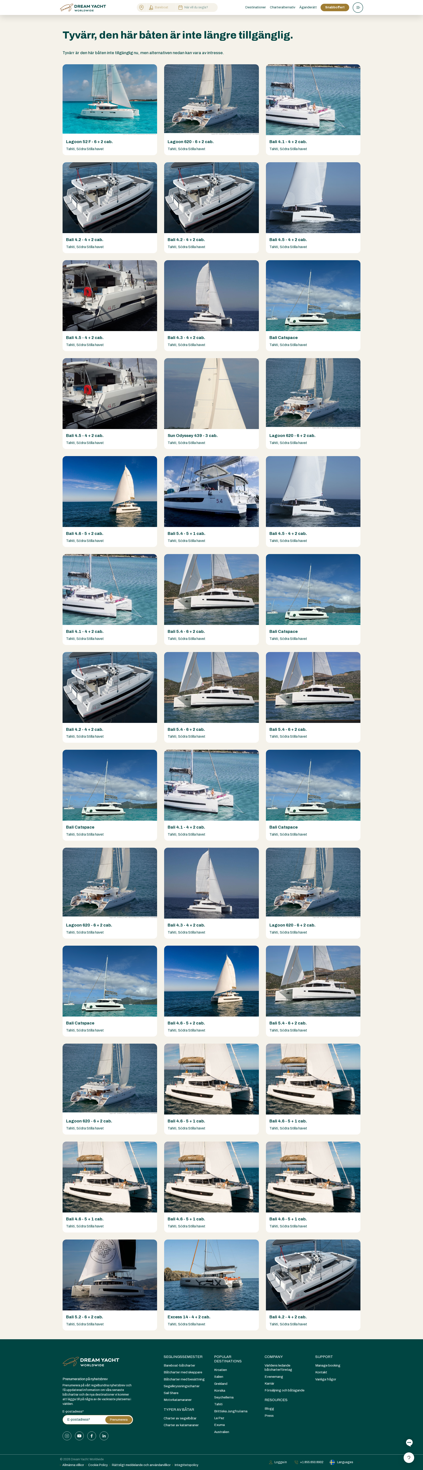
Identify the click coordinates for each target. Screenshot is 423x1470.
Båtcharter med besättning (184, 1379)
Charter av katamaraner (181, 1425)
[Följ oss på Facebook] (91, 1435)
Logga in (281, 1462)
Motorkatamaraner (178, 1400)
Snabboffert (335, 7)
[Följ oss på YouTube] (79, 1435)
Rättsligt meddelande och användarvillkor (141, 1465)
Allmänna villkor (73, 1465)
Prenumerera (119, 1419)
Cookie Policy (98, 1465)
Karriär (269, 1383)
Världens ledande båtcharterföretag (278, 1367)
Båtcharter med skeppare (183, 1372)
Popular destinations (228, 1359)
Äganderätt (308, 7)
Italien (218, 1376)
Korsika (219, 1390)
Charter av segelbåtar (180, 1418)
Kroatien (220, 1370)
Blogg (269, 1408)
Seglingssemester (183, 1357)
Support (324, 1357)
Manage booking (327, 1365)
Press (269, 1415)
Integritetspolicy (186, 1465)
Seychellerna (224, 1397)
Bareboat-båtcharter (179, 1365)
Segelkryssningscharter (182, 1386)
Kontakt (321, 1372)
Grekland (220, 1383)
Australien (221, 1432)
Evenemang (274, 1376)
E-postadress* (73, 1411)
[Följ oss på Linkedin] (104, 1435)
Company (274, 1357)
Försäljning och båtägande (284, 1390)
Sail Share (171, 1393)
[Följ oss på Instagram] (67, 1435)
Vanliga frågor (325, 1379)
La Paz (219, 1418)
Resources (276, 1400)
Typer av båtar (179, 1409)
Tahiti (218, 1404)
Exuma (219, 1425)
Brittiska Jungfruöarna (230, 1411)
